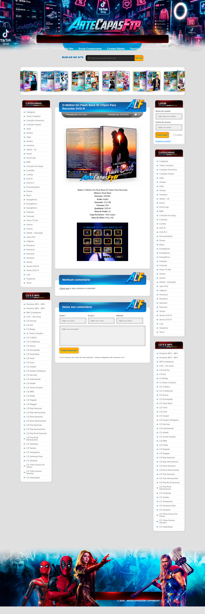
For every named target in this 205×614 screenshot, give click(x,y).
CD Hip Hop (31, 375)
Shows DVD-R (32, 266)
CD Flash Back (32, 354)
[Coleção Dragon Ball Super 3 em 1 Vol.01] (182, 82)
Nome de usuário (163, 111)
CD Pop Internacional (35, 429)
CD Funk (30, 362)
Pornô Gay (31, 158)
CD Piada (30, 396)
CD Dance (31, 346)
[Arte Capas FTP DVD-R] (103, 33)
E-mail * (91, 316)
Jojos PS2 (30, 237)
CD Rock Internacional (36, 421)
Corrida (29, 175)
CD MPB (30, 392)
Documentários (33, 187)
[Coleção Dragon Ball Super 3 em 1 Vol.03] (90, 82)
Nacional (30, 254)
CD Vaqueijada (33, 478)
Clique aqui (64, 288)
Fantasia (30, 212)
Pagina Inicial (40, 48)
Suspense (30, 279)
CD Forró (30, 358)
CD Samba (31, 448)
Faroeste (30, 216)
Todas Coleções (33, 116)
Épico (28, 195)
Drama (29, 191)
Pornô (29, 154)
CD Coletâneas (33, 342)
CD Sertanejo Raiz (34, 456)
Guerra (29, 225)
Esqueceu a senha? (163, 141)
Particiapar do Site (63, 48)
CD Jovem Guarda (34, 387)
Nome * (62, 316)
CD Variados (31, 461)
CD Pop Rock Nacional (36, 433)
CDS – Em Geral (33, 317)
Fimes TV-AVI (32, 220)
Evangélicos (31, 200)
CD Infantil (31, 383)
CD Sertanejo (32, 444)
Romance (30, 245)
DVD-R (29, 179)
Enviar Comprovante (90, 48)
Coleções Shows (33, 125)
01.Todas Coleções (34, 333)
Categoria (30, 112)
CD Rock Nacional (34, 417)
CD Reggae (31, 404)
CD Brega (30, 329)
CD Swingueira (33, 452)
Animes (29, 133)
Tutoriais (135, 48)
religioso (30, 241)
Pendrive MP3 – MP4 (35, 304)
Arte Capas (82, 115)
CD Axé (29, 325)
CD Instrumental (33, 379)
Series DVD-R (32, 270)
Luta (28, 275)
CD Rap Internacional (35, 412)
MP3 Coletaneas (33, 312)
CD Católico (31, 337)
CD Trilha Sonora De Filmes (35, 466)
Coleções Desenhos (35, 120)
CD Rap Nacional (34, 408)
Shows (29, 262)
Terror (29, 283)
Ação (28, 129)
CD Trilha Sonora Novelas (34, 472)
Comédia (30, 170)
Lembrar (179, 135)
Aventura (30, 145)
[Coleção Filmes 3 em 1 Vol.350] (152, 82)
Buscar (139, 58)
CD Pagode (31, 400)
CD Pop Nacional (34, 425)
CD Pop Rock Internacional (32, 438)
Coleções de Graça (34, 166)
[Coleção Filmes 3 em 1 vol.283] (121, 82)
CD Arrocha (31, 321)
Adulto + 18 (31, 150)
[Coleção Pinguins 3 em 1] (29, 82)
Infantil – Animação (34, 233)
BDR (28, 162)
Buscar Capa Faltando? (158, 48)
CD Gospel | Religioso (36, 371)
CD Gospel (31, 367)
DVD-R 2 (30, 183)
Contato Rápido (116, 48)
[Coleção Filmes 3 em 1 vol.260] (59, 82)
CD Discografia (33, 350)
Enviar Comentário (69, 350)
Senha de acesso (163, 122)
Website (119, 316)
